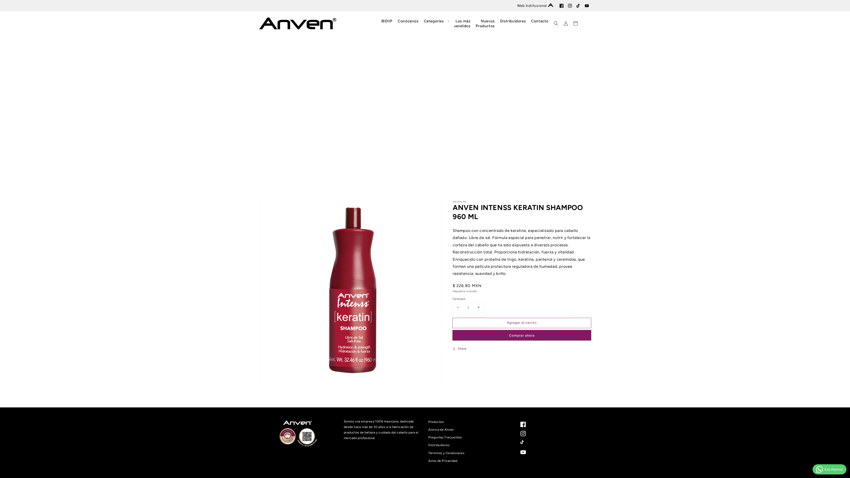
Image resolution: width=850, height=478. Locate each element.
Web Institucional (532, 6)
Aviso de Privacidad (442, 461)
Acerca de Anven (441, 430)
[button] (436, 21)
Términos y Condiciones (446, 453)
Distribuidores (439, 445)
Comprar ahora (522, 335)
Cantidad (459, 299)
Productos (436, 422)
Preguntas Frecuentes (445, 437)
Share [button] (462, 349)
